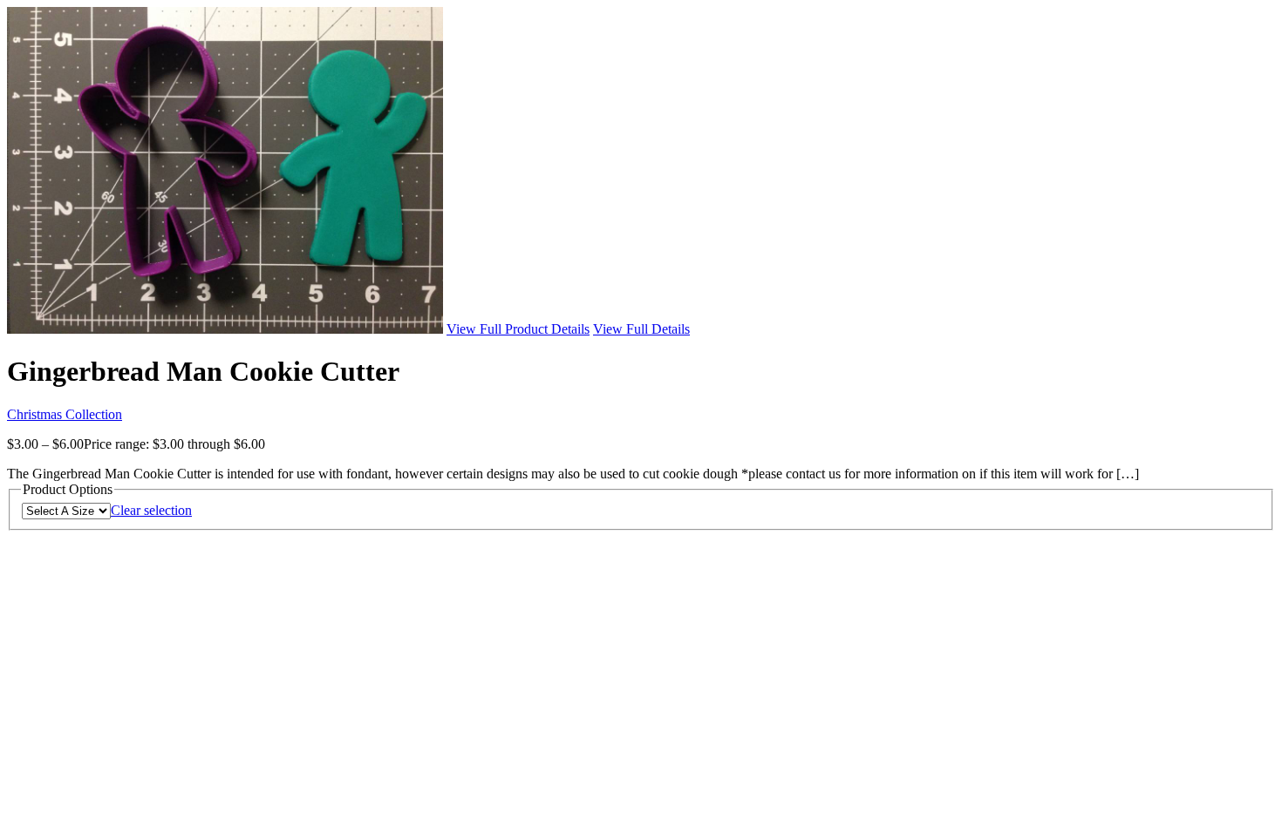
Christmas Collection (64, 414)
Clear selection (151, 510)
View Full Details (641, 329)
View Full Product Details (518, 329)
